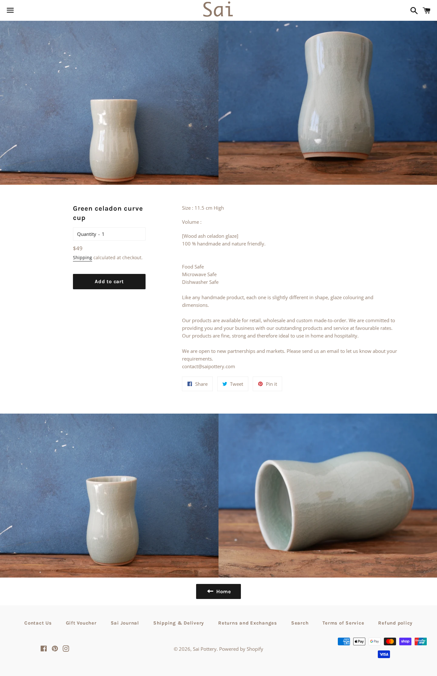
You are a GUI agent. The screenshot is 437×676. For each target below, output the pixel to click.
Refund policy (395, 623)
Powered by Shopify (241, 649)
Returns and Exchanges (247, 623)
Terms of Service (343, 623)
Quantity (86, 234)
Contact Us (38, 623)
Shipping (82, 257)
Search (300, 623)
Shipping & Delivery (178, 623)
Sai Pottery (205, 649)
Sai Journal (125, 623)
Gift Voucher (81, 623)
